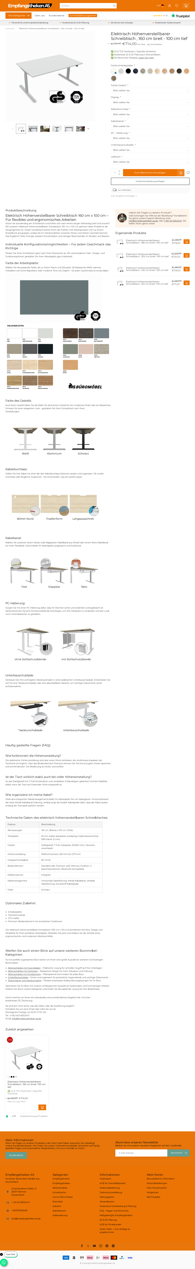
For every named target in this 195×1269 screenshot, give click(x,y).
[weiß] (7, 1077)
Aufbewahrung (60, 1215)
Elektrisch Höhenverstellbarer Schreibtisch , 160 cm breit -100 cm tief (27, 1084)
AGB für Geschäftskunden (113, 1183)
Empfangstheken (61, 1183)
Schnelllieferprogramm (83, 15)
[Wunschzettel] (176, 6)
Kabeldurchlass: (120, 109)
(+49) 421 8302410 (173, 221)
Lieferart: (116, 156)
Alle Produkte (153, 1197)
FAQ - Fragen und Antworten (114, 1210)
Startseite (10, 28)
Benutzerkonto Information (160, 1178)
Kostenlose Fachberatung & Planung (118, 1206)
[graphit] (13, 1077)
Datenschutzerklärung (111, 1192)
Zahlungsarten (107, 1197)
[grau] (9, 1077)
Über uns (39, 15)
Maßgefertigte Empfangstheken (116, 1215)
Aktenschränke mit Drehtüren (23, 971)
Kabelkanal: (118, 121)
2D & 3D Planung (108, 1220)
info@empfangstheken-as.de (26, 1018)
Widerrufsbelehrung (110, 1188)
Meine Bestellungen (157, 1183)
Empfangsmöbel (61, 1178)
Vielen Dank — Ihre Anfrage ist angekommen (115, 1231)
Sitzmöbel (58, 1201)
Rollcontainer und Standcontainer (24, 980)
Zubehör (57, 1206)
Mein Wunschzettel (156, 1188)
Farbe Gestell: (119, 85)
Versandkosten (107, 1201)
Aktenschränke (60, 1188)
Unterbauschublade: (123, 144)
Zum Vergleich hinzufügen (123, 196)
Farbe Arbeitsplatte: (123, 65)
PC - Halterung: (120, 133)
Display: (116, 97)
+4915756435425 (19, 1210)
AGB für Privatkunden (110, 1224)
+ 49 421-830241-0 (20, 1202)
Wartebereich (59, 1210)
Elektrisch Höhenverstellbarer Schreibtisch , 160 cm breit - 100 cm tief (51, 28)
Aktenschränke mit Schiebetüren (24, 974)
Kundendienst (56, 15)
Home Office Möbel (63, 1197)
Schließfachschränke (18, 977)
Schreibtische (59, 1192)
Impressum (105, 1178)
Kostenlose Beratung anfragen (150, 181)
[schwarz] (11, 1077)
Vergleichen (153, 1192)
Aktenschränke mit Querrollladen (24, 968)
